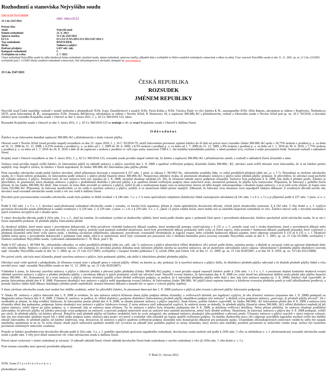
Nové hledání (21, 15)
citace (60, 18)
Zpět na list (7, 15)
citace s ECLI (71, 18)
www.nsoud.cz (133, 60)
